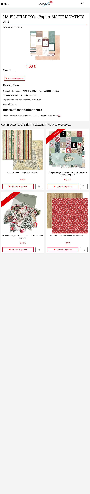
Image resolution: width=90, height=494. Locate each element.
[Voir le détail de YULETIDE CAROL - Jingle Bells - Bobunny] (39, 186)
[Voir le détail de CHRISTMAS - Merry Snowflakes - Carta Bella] (84, 249)
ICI (59, 115)
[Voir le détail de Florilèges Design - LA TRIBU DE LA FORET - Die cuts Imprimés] (39, 249)
